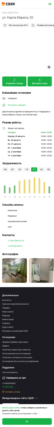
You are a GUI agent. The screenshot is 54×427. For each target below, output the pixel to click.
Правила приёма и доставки (15, 342)
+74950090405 (9, 383)
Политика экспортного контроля (17, 357)
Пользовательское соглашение (16, 353)
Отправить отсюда (14, 83)
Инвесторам (7, 319)
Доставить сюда (39, 83)
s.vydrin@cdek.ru (15, 246)
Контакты (6, 300)
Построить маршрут (17, 105)
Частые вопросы (10, 372)
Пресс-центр (7, 312)
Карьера (6, 315)
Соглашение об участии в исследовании (20, 361)
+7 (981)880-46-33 (16, 241)
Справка (6, 323)
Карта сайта (7, 327)
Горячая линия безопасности (15, 304)
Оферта (5, 346)
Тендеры (6, 308)
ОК (27, 421)
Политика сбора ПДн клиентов (16, 350)
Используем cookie (11, 408)
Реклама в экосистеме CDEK (15, 331)
